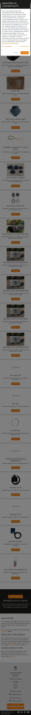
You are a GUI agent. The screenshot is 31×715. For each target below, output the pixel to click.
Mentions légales (7, 46)
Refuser (16, 53)
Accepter (25, 53)
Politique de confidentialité (10, 43)
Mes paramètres (24, 46)
